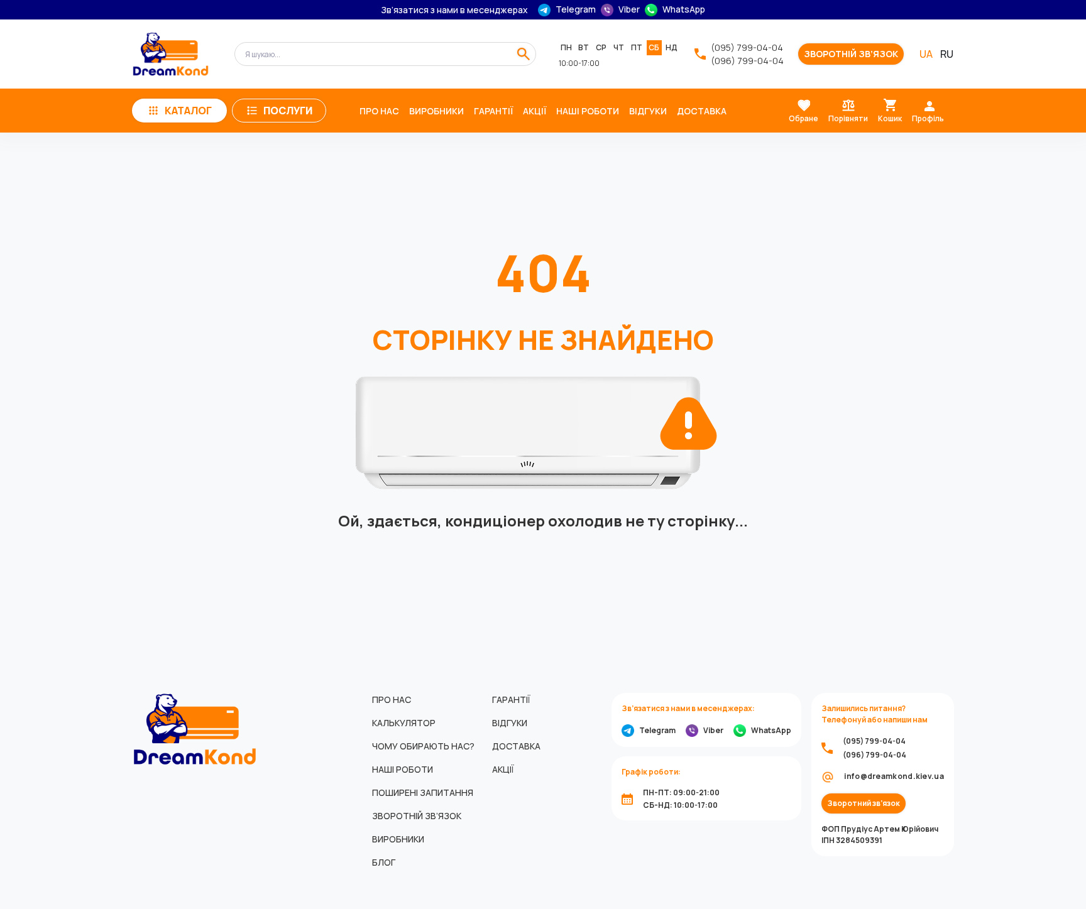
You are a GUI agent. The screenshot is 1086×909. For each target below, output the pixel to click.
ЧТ (618, 47)
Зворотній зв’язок (851, 54)
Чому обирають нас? (423, 746)
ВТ (583, 47)
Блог (383, 862)
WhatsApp (683, 9)
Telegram (576, 9)
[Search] (523, 54)
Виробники (436, 111)
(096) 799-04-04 (747, 61)
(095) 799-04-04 (747, 47)
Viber (629, 9)
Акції (534, 111)
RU (946, 54)
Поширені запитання (422, 792)
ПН (566, 47)
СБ (654, 47)
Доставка (702, 111)
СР (601, 47)
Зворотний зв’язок (863, 803)
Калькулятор (404, 723)
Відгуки (648, 111)
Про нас (379, 111)
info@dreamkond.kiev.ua (894, 776)
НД (671, 47)
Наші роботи (587, 111)
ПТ (636, 47)
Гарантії (493, 111)
